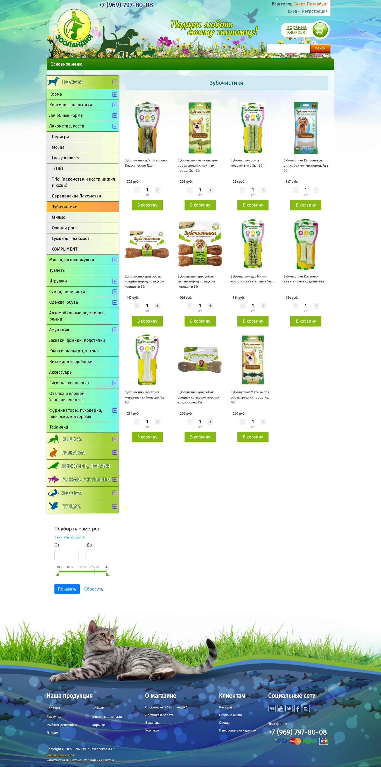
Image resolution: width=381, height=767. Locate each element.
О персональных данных (237, 730)
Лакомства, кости (66, 126)
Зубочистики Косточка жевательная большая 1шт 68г (145, 397)
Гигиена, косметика (69, 382)
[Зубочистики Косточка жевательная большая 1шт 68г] (147, 360)
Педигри (60, 136)
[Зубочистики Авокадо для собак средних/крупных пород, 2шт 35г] (200, 128)
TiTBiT (58, 168)
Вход (292, 11)
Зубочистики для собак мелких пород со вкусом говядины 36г (196, 281)
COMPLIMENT (64, 249)
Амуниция (59, 329)
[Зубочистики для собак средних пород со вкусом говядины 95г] (147, 244)
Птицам (71, 506)
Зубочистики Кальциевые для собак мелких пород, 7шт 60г (306, 165)
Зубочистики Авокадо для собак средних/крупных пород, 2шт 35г (198, 165)
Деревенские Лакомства (76, 196)
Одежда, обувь (63, 302)
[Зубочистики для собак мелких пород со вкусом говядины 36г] (200, 244)
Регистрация (315, 11)
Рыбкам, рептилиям (86, 479)
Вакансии (152, 723)
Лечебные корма (66, 115)
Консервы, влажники (70, 104)
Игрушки (58, 281)
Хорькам (72, 493)
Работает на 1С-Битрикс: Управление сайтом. (81, 760)
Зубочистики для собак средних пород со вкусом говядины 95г (144, 281)
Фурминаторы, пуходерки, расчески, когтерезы (75, 413)
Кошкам (71, 439)
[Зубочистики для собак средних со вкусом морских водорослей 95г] (200, 360)
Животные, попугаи (86, 466)
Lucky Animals (65, 157)
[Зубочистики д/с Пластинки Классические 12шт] (147, 128)
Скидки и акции (230, 715)
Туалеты (57, 270)
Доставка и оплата (159, 715)
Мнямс (58, 217)
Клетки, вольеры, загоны (74, 351)
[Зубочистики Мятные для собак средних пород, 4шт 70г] (253, 360)
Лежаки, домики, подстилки (77, 340)
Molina (58, 147)
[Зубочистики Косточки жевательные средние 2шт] (306, 244)
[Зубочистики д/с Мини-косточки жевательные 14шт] (253, 244)
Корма (55, 94)
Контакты (152, 730)
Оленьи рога (64, 227)
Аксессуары (61, 372)
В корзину (147, 205)
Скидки (224, 723)
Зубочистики (64, 206)
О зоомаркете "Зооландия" (166, 707)
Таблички (58, 427)
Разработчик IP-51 (60, 755)
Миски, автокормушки (71, 259)
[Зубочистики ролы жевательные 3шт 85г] (253, 128)
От (56, 545)
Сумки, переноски (67, 291)
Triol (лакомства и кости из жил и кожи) (83, 182)
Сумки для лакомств (72, 238)
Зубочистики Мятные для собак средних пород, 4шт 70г (251, 397)
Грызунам (73, 453)
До (89, 545)
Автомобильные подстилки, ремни (77, 316)
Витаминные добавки (71, 361)
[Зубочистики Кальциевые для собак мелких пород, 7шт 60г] (306, 128)
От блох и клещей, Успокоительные (67, 396)
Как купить (227, 707)
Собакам (72, 82)
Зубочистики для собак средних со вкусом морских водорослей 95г (198, 397)
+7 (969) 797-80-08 (125, 5)
